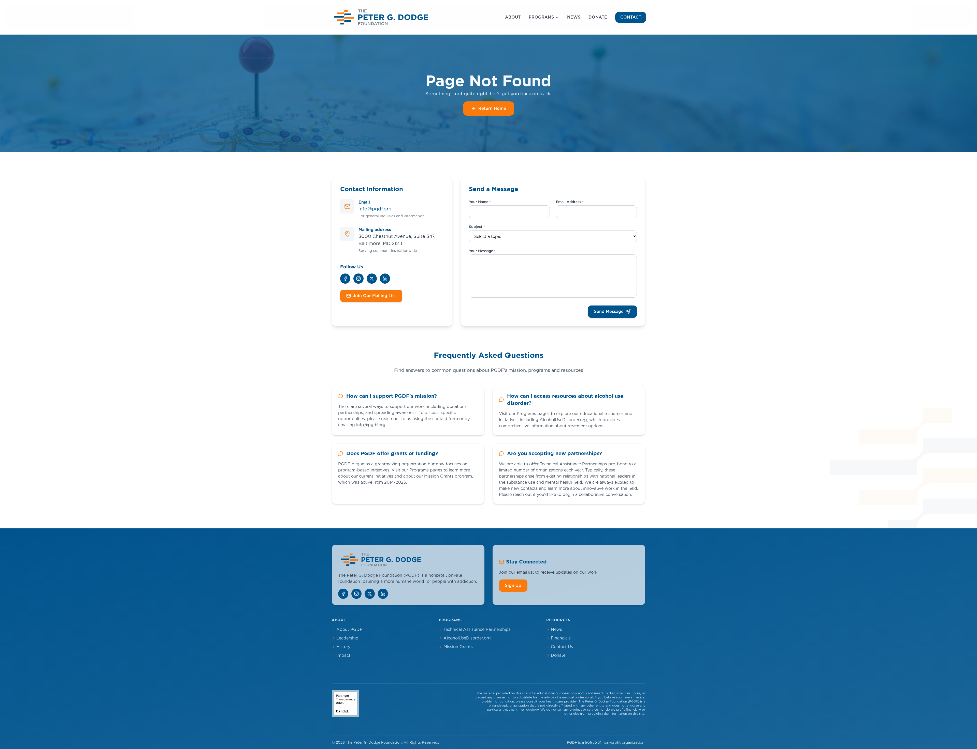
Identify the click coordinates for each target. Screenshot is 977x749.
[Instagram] (358, 278)
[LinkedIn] (385, 278)
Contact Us (562, 646)
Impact (343, 655)
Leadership (347, 638)
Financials (561, 638)
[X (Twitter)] (372, 278)
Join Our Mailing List (374, 295)
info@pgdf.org (375, 208)
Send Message (609, 311)
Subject (477, 227)
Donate (597, 17)
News (573, 17)
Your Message (482, 251)
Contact (630, 17)
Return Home (492, 108)
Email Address (570, 202)
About (513, 17)
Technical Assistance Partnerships (477, 629)
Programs (541, 17)
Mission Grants (458, 646)
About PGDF (349, 629)
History (343, 646)
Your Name (480, 202)
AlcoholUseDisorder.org (467, 638)
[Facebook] (345, 278)
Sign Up (513, 585)
